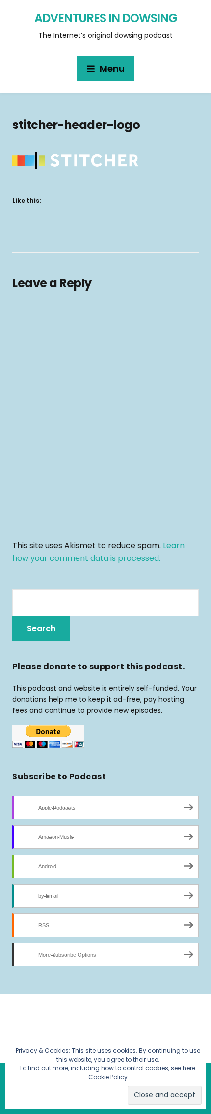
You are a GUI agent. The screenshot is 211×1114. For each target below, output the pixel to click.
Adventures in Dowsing (105, 18)
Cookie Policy (108, 1077)
